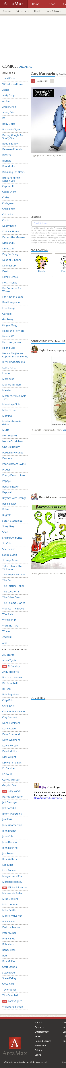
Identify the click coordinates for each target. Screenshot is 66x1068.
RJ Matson (8, 944)
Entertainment (22, 11)
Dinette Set (8, 248)
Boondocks (8, 166)
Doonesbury (9, 265)
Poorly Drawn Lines (13, 475)
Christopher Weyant (14, 711)
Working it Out (10, 625)
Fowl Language (11, 302)
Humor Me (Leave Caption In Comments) (15, 355)
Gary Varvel (12, 791)
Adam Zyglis (9, 660)
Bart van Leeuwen (12, 677)
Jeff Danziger (9, 802)
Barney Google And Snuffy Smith (13, 136)
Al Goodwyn (12, 666)
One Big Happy (11, 447)
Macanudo (8, 379)
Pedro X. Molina (11, 927)
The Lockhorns (10, 591)
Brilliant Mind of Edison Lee (11, 179)
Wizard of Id (9, 620)
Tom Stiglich (12, 1001)
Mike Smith (9, 910)
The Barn (7, 580)
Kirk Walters (9, 859)
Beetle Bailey (10, 143)
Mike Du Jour (9, 410)
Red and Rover (10, 486)
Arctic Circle (9, 106)
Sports (38, 1054)
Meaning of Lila (11, 404)
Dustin (6, 271)
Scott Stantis (9, 967)
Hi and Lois (8, 347)
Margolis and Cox (12, 876)
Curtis (5, 220)
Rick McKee (8, 961)
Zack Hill (7, 637)
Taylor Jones (9, 989)
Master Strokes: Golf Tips (14, 397)
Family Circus (10, 277)
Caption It (8, 186)
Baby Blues (8, 123)
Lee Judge (8, 864)
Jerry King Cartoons (13, 362)
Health (37, 11)
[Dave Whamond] (34, 496)
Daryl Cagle (9, 728)
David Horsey (10, 745)
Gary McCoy (9, 785)
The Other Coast (11, 597)
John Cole (7, 836)
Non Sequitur (10, 435)
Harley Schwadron (12, 796)
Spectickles (8, 549)
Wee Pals (7, 614)
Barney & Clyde (11, 129)
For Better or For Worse (11, 290)
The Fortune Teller (13, 586)
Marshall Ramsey (12, 881)
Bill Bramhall (10, 683)
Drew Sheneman (11, 762)
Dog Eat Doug (10, 254)
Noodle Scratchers (12, 441)
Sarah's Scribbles (12, 520)
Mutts (5, 430)
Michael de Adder (12, 893)
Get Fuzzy (7, 319)
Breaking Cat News (13, 172)
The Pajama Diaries (13, 603)
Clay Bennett (9, 717)
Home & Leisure (53, 11)
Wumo (6, 631)
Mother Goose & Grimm (11, 423)
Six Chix (6, 543)
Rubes (6, 509)
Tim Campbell (10, 995)
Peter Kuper (9, 933)
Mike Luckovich (11, 904)
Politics (38, 1050)
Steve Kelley (9, 978)
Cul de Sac (8, 214)
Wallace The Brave (13, 608)
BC (4, 118)
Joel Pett (7, 819)
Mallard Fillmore (11, 384)
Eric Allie (7, 774)
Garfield (7, 313)
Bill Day (6, 688)
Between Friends (12, 149)
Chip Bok (7, 700)
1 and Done (8, 78)
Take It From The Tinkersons (12, 567)
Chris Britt (8, 706)
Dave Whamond (11, 740)
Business (7, 11)
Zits (4, 642)
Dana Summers (11, 723)
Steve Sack (8, 984)
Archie (6, 101)
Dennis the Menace (13, 237)
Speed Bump (9, 554)
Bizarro (6, 155)
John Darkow (9, 842)
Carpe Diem (9, 191)
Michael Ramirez (15, 887)
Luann (6, 373)
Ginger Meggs (10, 325)
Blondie (6, 160)
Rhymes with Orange (14, 498)
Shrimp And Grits (12, 537)
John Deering (9, 847)
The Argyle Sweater (13, 574)
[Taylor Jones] (34, 349)
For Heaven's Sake (12, 296)
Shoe (5, 532)
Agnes (5, 89)
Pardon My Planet (12, 452)
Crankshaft (8, 208)
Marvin (6, 390)
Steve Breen (9, 972)
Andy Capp (8, 95)
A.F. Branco (8, 654)
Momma (7, 415)
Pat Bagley (8, 921)
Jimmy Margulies (12, 813)
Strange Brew (10, 560)
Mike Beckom (10, 898)
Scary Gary (8, 526)
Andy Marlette (10, 671)
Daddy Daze (9, 225)
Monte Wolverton (12, 916)
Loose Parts (9, 367)
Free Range (8, 308)
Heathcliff (8, 336)
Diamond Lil (9, 243)
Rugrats (6, 515)
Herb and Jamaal (11, 342)
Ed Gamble (8, 768)
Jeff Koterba (9, 808)
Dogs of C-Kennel (12, 260)
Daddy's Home (10, 231)
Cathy (5, 197)
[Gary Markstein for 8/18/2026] (33, 81)
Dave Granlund (11, 734)
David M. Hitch (10, 751)
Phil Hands (8, 938)
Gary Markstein (11, 779)
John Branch (9, 830)
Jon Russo (8, 853)
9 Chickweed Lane (12, 84)
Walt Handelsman (12, 1006)
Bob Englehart (10, 694)
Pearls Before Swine (14, 464)
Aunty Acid (8, 112)
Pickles (6, 469)
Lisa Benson (9, 870)
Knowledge (40, 1045)
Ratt (4, 955)
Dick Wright (9, 757)
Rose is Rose (9, 503)
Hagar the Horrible (13, 330)
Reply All (7, 492)
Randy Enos (9, 950)
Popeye (6, 481)
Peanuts (7, 458)
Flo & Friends (9, 282)
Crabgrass (8, 203)
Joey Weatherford (12, 825)
